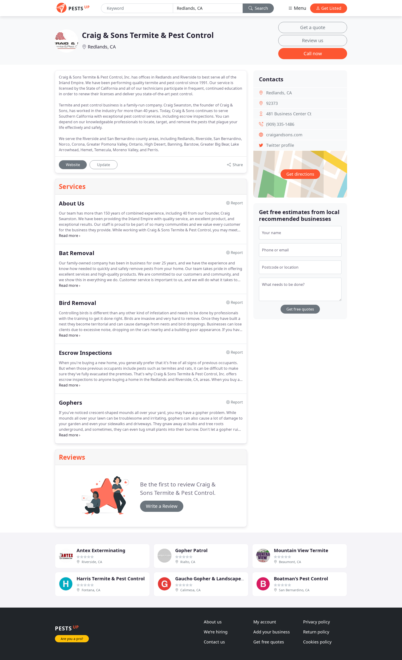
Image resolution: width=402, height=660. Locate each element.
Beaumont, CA (290, 562)
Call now (313, 53)
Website (73, 164)
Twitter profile (280, 145)
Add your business (271, 632)
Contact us (214, 642)
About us (213, 622)
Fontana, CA (91, 590)
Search (261, 8)
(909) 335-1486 (280, 124)
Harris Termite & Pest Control (111, 578)
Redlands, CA (102, 47)
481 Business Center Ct (289, 113)
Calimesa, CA (190, 590)
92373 (272, 103)
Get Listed (330, 8)
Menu (299, 8)
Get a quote (312, 27)
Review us (312, 40)
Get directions (300, 174)
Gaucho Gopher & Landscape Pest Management (230, 578)
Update (103, 164)
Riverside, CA (92, 562)
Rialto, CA (187, 562)
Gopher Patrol (191, 550)
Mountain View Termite (301, 550)
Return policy (316, 632)
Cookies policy (317, 642)
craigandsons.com (284, 134)
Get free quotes (300, 309)
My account (264, 622)
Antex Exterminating (101, 550)
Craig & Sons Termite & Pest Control (148, 35)
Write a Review (162, 506)
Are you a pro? (72, 638)
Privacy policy (316, 622)
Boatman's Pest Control (301, 578)
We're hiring (216, 632)
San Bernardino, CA (294, 590)
